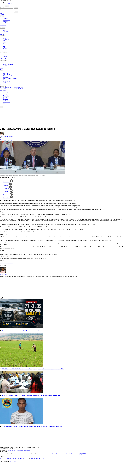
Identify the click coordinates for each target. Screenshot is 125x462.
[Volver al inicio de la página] (1, 107)
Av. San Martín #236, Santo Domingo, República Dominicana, (14, 458)
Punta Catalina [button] (3, 263)
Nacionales (2, 13)
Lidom (4, 42)
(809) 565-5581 (82, 454)
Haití (4, 30)
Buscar (15, 7)
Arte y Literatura (6, 62)
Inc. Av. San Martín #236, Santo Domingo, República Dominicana (62, 454)
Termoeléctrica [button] (10, 263)
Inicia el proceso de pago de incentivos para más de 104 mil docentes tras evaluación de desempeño (31, 395)
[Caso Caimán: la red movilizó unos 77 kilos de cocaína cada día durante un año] (62, 314)
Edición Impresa (6, 81)
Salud (1, 68)
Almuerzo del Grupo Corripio (9, 78)
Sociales (5, 65)
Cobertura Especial (7, 75)
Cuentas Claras (6, 20)
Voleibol (5, 48)
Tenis (4, 47)
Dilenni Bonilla (3, 136)
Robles (4, 82)
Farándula (5, 56)
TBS (4, 46)
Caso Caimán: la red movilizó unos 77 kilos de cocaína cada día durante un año (26, 331)
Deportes (2, 34)
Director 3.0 (5, 21)
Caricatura (5, 79)
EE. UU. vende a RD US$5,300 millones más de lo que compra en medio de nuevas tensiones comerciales (33, 369)
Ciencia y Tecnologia (8, 64)
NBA (4, 44)
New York (5, 31)
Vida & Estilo (3, 58)
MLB (4, 43)
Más (1, 69)
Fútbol (4, 40)
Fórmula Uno (6, 39)
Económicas (3, 25)
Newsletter (2, 84)
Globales (2, 26)
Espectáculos (3, 51)
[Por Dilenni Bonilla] (2, 135)
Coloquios (5, 77)
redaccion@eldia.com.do (44, 458)
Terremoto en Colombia (7, 3)
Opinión (2, 14)
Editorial (5, 22)
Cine (4, 55)
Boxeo (4, 38)
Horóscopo (5, 73)
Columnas (5, 18)
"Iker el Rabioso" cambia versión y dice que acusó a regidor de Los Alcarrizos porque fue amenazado (32, 426)
